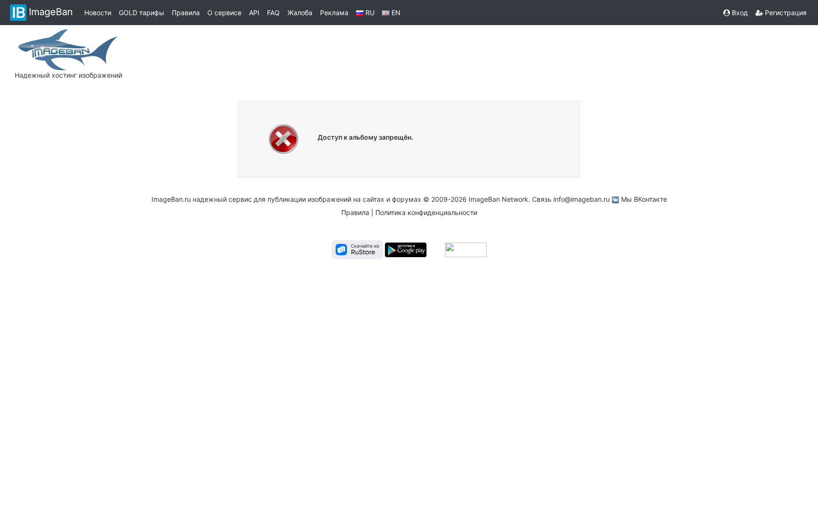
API (254, 13)
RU (369, 13)
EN (395, 13)
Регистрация (785, 13)
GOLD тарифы (141, 13)
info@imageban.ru (581, 199)
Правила (186, 13)
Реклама (334, 13)
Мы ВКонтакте (644, 199)
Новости (97, 13)
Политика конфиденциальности (426, 212)
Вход (739, 13)
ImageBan (51, 12)
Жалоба (299, 13)
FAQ (273, 13)
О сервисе (224, 13)
